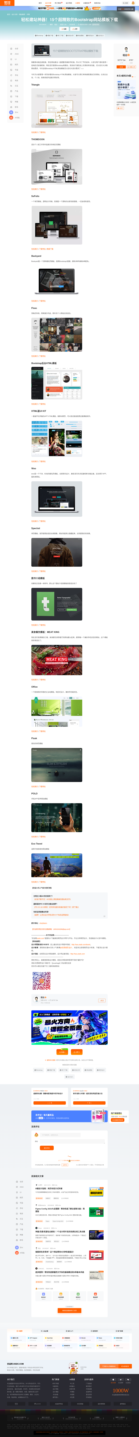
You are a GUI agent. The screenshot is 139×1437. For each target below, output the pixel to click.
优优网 (105, 1426)
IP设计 (42, 1424)
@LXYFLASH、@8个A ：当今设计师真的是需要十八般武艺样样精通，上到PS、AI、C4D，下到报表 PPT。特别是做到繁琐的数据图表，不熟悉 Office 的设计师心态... (60, 1257)
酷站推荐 (22, 14)
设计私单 (88, 1426)
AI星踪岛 (55, 1386)
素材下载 (110, 1424)
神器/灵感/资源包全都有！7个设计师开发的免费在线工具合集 (60, 1231)
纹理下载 (122, 1424)
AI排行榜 (72, 1389)
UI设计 (101, 1187)
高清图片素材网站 (104, 1424)
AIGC (120, 108)
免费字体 (80, 1424)
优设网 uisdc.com (15, 1363)
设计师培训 (65, 1426)
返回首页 (126, 1366)
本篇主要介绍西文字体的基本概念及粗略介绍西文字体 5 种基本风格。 (57, 1276)
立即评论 (65, 1165)
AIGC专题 (55, 1383)
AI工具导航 (80, 1428)
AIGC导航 (14, 1424)
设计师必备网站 (54, 1426)
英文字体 (56, 1282)
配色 (25, 1426)
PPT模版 (117, 1424)
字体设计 (101, 1271)
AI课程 (72, 1392)
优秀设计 (124, 1426)
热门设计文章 (33, 1424)
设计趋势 (66, 1428)
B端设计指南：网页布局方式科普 (48, 1188)
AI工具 (72, 1383)
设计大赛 (75, 1424)
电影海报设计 (51, 1428)
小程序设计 (16, 1426)
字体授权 (89, 1397)
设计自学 (98, 1426)
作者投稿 (89, 1389)
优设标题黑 (85, 1424)
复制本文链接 (51, 1060)
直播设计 (49, 1424)
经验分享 (70, 35)
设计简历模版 (46, 1428)
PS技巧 (80, 1426)
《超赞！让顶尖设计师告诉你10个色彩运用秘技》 (51, 915)
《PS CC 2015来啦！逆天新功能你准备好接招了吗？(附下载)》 (56, 907)
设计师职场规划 (40, 1428)
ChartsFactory (50, 1262)
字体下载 (126, 1424)
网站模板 (81, 35)
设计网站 (114, 1426)
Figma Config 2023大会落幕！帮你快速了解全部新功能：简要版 (60, 1210)
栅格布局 (56, 1198)
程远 (55, 24)
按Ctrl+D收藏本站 (109, 1366)
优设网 (102, 1426)
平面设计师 (9, 1428)
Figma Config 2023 (58, 1221)
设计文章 (15, 14)
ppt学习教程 (70, 1426)
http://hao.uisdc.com (77, 954)
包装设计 (67, 1424)
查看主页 (132, 67)
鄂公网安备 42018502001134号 (84, 1433)
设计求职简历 (33, 1428)
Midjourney (18, 1424)
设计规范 (98, 1424)
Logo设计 (84, 1426)
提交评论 (47, 1148)
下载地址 (42, 132)
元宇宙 (46, 1424)
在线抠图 (17, 1428)
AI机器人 (72, 1386)
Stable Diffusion (24, 1424)
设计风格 (84, 1428)
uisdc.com (40, 938)
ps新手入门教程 (23, 1428)
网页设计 (91, 35)
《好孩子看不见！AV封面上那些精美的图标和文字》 (52, 899)
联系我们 (89, 1386)
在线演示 (34, 132)
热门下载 (60, 35)
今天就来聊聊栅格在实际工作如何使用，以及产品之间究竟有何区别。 (57, 1192)
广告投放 (89, 1383)
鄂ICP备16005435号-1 (75, 1433)
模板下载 (50, 35)
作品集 (89, 1424)
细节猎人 (55, 1397)
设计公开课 (60, 1426)
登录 (122, 9)
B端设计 (48, 1198)
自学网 (13, 1428)
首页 (8, 14)
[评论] (72, 1141)
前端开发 (48, 1241)
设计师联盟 (110, 1426)
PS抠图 (114, 1424)
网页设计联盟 (119, 1426)
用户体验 (71, 1424)
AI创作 (76, 1428)
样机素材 (36, 1426)
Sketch (40, 1426)
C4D (60, 1424)
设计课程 (55, 1392)
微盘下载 (50, 249)
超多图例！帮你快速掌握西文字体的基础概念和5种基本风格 (59, 1272)
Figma (47, 1221)
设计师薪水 (93, 1426)
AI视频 (72, 1394)
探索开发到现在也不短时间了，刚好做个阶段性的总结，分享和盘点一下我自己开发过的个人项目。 (60, 1236)
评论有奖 (72, 24)
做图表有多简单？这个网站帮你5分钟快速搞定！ (55, 1251)
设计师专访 (21, 1426)
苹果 (95, 1424)
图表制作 (59, 1262)
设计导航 (55, 1389)
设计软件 (32, 1426)
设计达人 (101, 35)
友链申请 (89, 1392)
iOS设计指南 (75, 1426)
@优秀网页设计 (66, 947)
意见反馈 (89, 1394)
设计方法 (88, 1428)
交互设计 (128, 1426)
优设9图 (55, 1394)
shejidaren (43, 923)
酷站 (92, 1424)
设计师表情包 (71, 1428)
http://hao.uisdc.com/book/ (81, 944)
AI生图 (72, 1397)
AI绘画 (29, 1424)
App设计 (61, 1428)
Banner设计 (57, 1428)
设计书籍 (48, 1426)
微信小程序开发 (10, 1426)
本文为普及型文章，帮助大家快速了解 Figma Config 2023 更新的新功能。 (59, 1215)
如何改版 (28, 1426)
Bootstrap (40, 35)
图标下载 (28, 1428)
